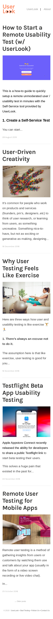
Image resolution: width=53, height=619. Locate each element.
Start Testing (25, 611)
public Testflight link (30, 453)
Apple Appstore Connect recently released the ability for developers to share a (25, 448)
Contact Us (45, 611)
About (47, 9)
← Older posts (20, 601)
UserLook (32, 9)
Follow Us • (36, 611)
